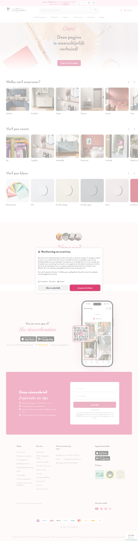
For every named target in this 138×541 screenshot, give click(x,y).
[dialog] (69, 270)
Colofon (53, 281)
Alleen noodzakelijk (53, 288)
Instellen (61, 281)
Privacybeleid (44, 281)
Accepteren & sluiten (85, 288)
